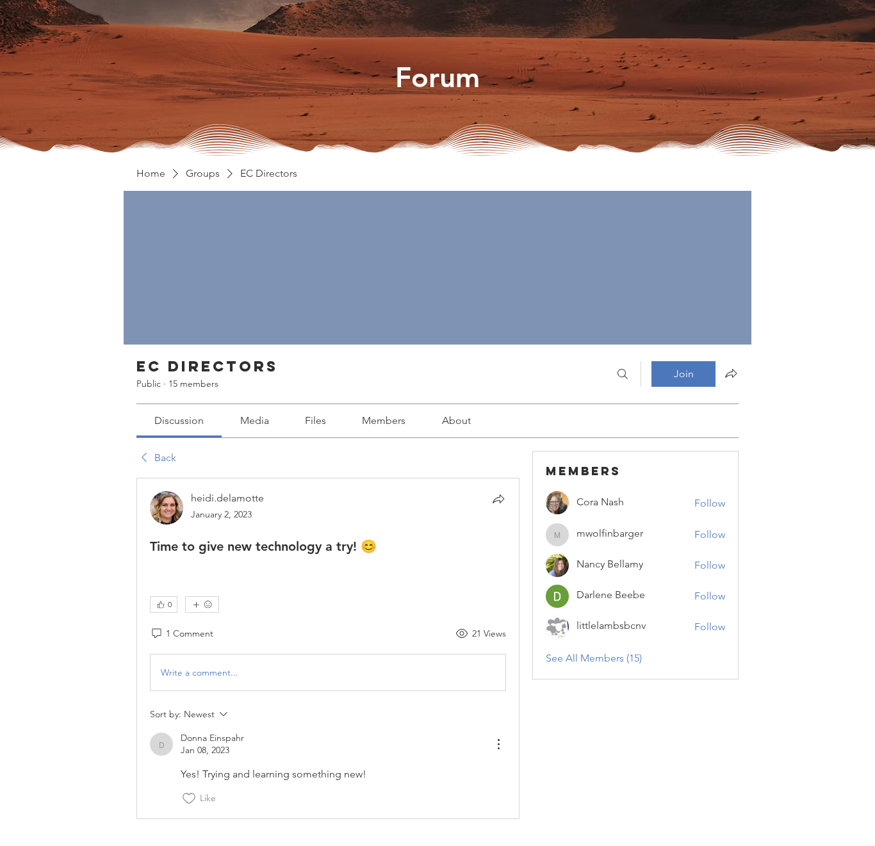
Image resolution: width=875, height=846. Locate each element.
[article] (327, 648)
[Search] (622, 374)
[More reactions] (202, 604)
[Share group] (731, 373)
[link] (179, 420)
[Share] (498, 499)
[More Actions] (498, 744)
